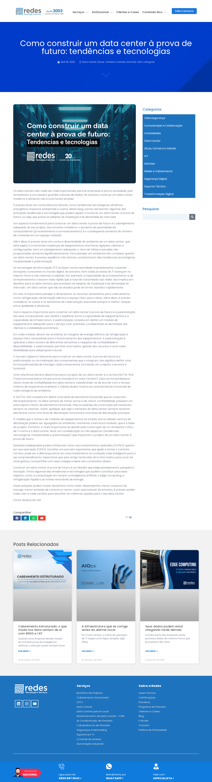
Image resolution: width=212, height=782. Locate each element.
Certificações (147, 697)
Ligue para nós (67, 774)
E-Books (143, 720)
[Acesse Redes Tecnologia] (40, 10)
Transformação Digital (158, 194)
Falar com (159, 774)
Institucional (100, 12)
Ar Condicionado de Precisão (94, 720)
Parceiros (144, 702)
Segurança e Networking (92, 730)
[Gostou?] (127, 517)
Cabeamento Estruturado (93, 697)
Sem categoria (146, 62)
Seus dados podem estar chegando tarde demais (164, 628)
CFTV (80, 702)
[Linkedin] (18, 703)
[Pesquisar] (192, 217)
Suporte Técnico (155, 186)
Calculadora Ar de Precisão (93, 725)
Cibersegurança (154, 118)
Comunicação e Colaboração (163, 126)
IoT (146, 156)
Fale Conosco (184, 11)
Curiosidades (152, 133)
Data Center (89, 62)
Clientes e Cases (127, 12)
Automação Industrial (90, 743)
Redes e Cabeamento (158, 171)
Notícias (131, 62)
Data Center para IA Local (92, 711)
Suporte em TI (85, 734)
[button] (17, 518)
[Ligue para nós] (62, 766)
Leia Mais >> (24, 651)
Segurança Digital (155, 179)
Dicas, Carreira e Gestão (112, 62)
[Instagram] (26, 703)
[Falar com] (156, 766)
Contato (144, 725)
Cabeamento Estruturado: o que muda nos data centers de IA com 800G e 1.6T (42, 629)
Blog (141, 716)
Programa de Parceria (152, 706)
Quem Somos (147, 693)
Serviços (78, 12)
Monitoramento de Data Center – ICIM (100, 716)
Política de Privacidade (153, 730)
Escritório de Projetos (90, 693)
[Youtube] (34, 703)
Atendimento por (116, 774)
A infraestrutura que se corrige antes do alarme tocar (105, 628)
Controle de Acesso (89, 739)
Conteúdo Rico (152, 12)
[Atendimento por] (109, 766)
